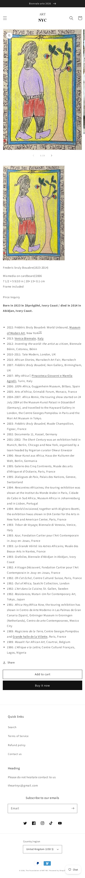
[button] (5, 18)
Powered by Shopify (57, 870)
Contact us (15, 754)
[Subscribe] (72, 808)
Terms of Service (18, 736)
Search (12, 727)
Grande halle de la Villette (30, 636)
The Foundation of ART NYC (37, 870)
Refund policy (17, 745)
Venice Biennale (25, 338)
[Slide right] (51, 155)
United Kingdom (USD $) (40, 849)
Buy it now (42, 685)
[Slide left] (33, 155)
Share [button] (11, 662)
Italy (41, 338)
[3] (40, 332)
